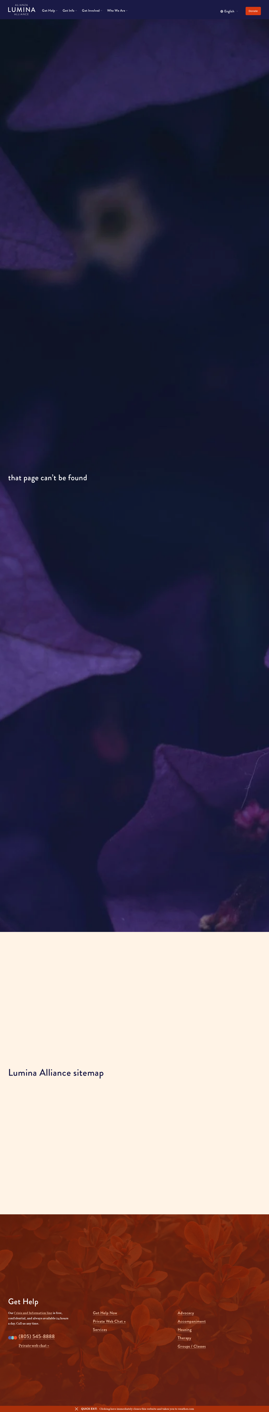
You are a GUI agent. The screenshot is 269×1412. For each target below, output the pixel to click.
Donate (253, 11)
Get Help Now (105, 1313)
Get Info (69, 10)
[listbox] (229, 11)
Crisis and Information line (33, 1313)
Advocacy (186, 1313)
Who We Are (116, 10)
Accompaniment (192, 1321)
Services (100, 1329)
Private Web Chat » (109, 1321)
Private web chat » (34, 1346)
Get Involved (91, 10)
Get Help (48, 10)
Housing (185, 1329)
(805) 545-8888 (37, 1336)
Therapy (184, 1338)
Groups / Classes (192, 1346)
